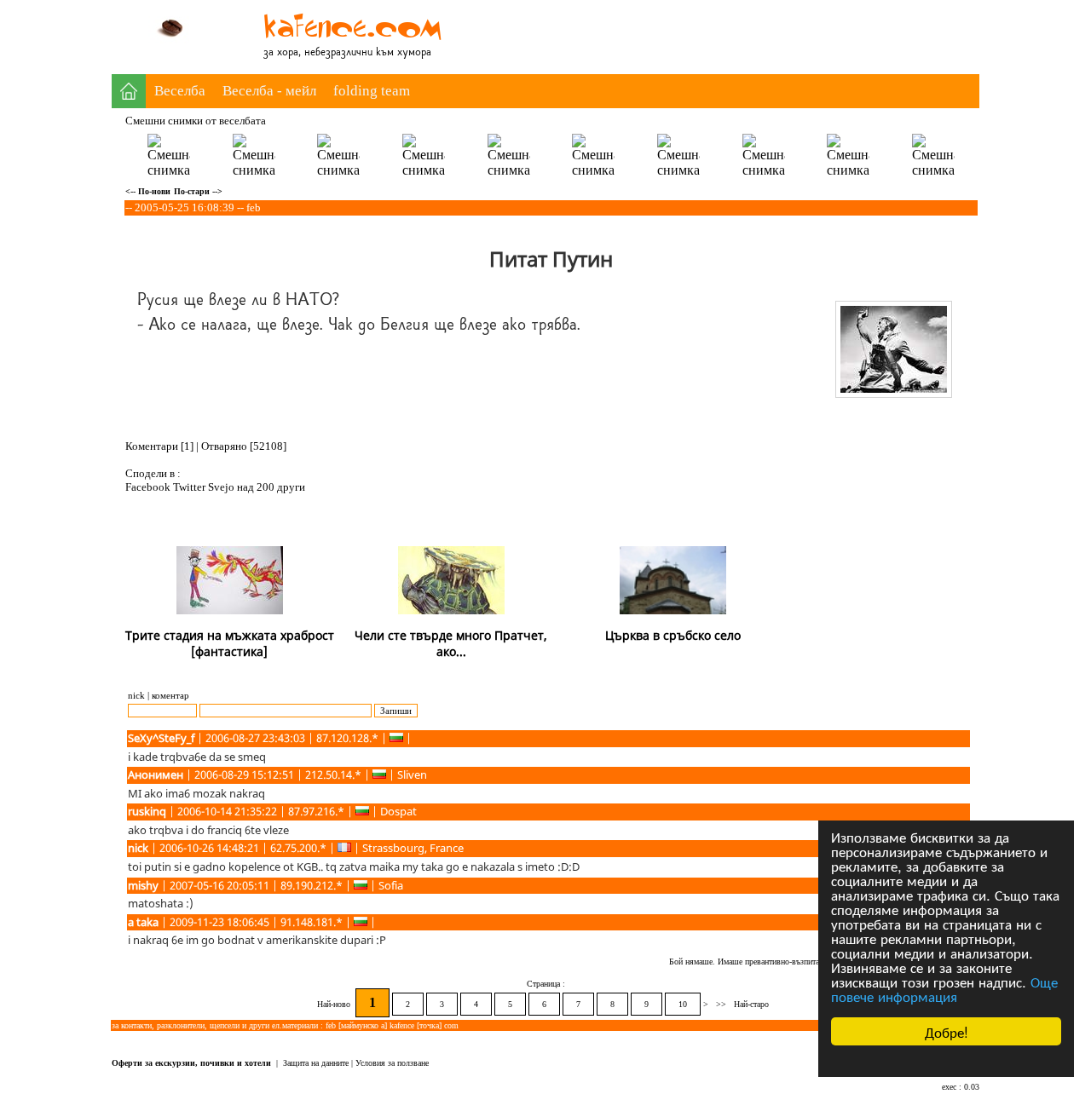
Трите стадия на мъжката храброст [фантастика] (229, 643)
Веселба (179, 91)
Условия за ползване (392, 1063)
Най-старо (751, 1004)
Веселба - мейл (269, 91)
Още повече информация (944, 988)
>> (721, 1004)
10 (682, 1004)
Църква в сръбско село (673, 635)
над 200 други (271, 487)
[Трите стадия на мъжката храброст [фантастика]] (229, 610)
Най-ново (335, 1004)
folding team (371, 91)
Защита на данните (316, 1063)
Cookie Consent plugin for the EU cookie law (946, 1060)
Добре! (946, 1031)
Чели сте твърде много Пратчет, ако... (451, 643)
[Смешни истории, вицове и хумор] (359, 42)
